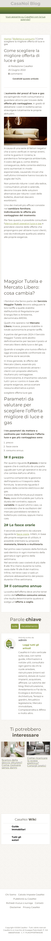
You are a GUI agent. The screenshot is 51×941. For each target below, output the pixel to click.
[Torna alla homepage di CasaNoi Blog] (25, 919)
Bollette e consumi (23, 38)
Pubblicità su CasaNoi (24, 898)
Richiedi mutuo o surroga (19, 903)
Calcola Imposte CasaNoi (31, 894)
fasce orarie (23, 534)
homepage (4, 11)
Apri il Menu (25, 10)
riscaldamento (29, 626)
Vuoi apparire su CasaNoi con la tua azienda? (25, 18)
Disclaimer (15, 907)
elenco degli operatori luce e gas (23, 223)
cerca (47, 11)
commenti (15, 73)
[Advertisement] (26, 27)
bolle (15, 626)
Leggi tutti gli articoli (31, 647)
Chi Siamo (10, 894)
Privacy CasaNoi (31, 907)
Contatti (39, 903)
